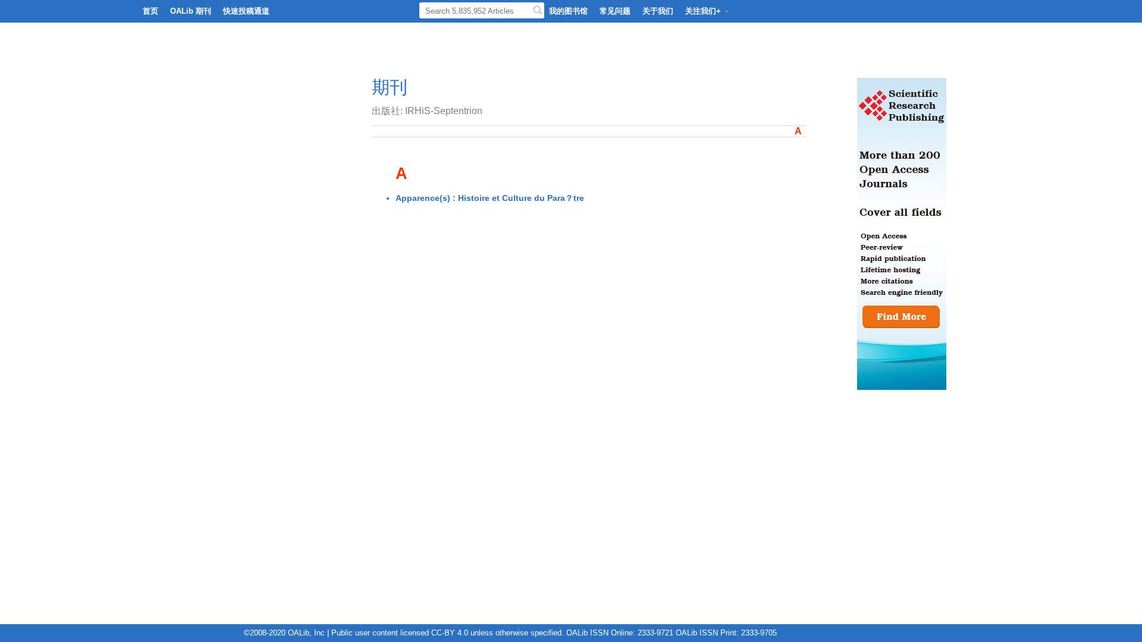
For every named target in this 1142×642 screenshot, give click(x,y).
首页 (150, 11)
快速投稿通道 (246, 11)
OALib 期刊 (190, 11)
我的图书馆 (568, 11)
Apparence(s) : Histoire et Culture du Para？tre (490, 198)
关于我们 (657, 11)
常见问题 (615, 11)
